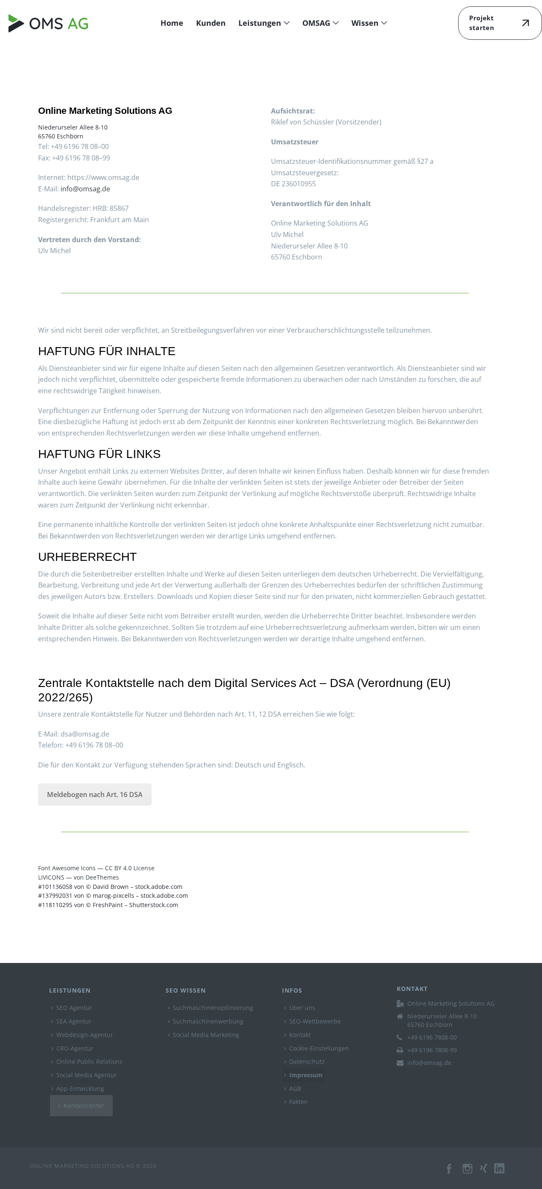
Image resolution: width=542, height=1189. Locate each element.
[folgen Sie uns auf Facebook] (449, 1173)
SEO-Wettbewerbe (315, 1021)
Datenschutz (307, 1061)
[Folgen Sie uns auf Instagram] (468, 1173)
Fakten (298, 1102)
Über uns (302, 1008)
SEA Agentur (73, 1021)
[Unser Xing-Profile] (487, 1173)
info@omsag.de (85, 188)
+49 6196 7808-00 (432, 1037)
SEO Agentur (74, 1008)
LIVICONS (51, 877)
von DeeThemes (96, 877)
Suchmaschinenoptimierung (213, 1008)
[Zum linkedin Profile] (503, 1173)
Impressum (306, 1075)
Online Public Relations (89, 1061)
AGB (295, 1088)
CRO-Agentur (75, 1048)
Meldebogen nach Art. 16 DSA (95, 794)
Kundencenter (84, 1105)
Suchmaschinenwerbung (208, 1021)
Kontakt (300, 1035)
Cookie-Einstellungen (319, 1048)
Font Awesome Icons (67, 868)
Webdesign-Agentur (84, 1035)
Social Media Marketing (206, 1035)
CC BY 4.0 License (130, 868)
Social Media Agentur (86, 1075)
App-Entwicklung (80, 1088)
